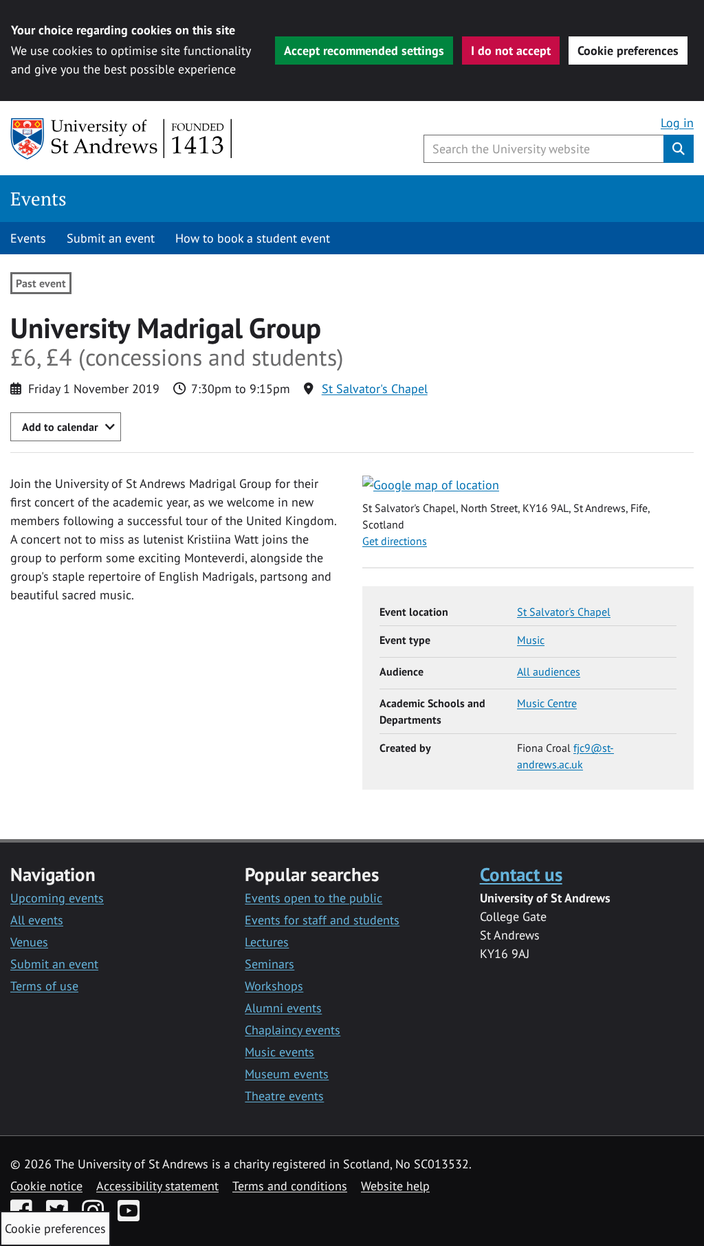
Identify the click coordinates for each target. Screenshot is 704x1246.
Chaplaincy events (292, 1030)
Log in (677, 123)
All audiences (548, 671)
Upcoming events (57, 898)
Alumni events (283, 1008)
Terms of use (44, 986)
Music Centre (547, 703)
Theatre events (284, 1096)
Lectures (267, 942)
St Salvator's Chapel (375, 389)
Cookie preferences (628, 50)
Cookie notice (46, 1186)
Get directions (394, 541)
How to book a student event (252, 238)
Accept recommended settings (364, 50)
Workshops (274, 986)
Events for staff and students (322, 920)
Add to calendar (60, 427)
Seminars (269, 964)
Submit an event (111, 238)
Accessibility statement (157, 1186)
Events (38, 198)
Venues (29, 942)
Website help (395, 1186)
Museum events (287, 1074)
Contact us (521, 874)
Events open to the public (313, 898)
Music (530, 640)
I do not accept (511, 50)
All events (36, 920)
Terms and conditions (289, 1186)
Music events (279, 1052)
